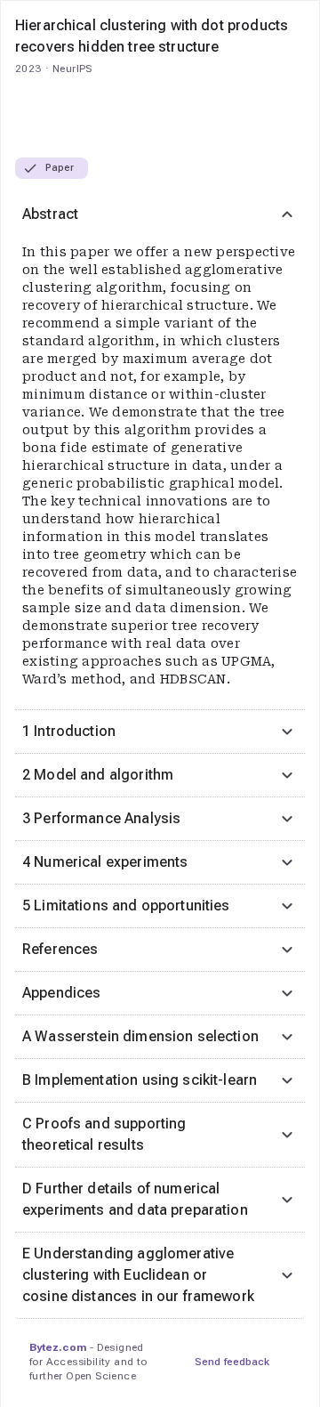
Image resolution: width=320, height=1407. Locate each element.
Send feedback (232, 1361)
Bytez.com (57, 1347)
